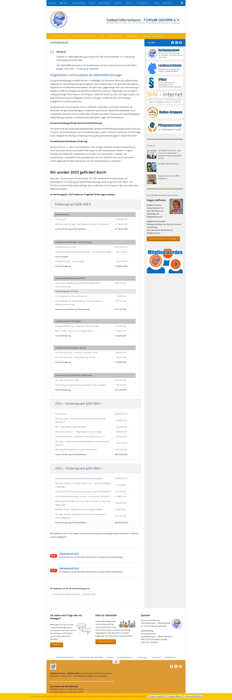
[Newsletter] (180, 42)
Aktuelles (118, 3)
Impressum (144, 36)
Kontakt (101, 36)
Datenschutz (158, 36)
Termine (92, 3)
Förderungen (132, 36)
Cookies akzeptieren (157, 696)
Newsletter (167, 3)
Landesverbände (78, 3)
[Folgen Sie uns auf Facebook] (172, 42)
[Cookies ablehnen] (229, 696)
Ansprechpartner (115, 36)
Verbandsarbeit (104, 3)
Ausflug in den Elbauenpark (168, 164)
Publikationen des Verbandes (83, 36)
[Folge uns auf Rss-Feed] (176, 42)
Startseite (52, 3)
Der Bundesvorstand (58, 36)
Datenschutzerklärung (193, 696)
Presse (156, 3)
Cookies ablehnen (175, 696)
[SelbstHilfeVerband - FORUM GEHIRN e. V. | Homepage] (59, 19)
